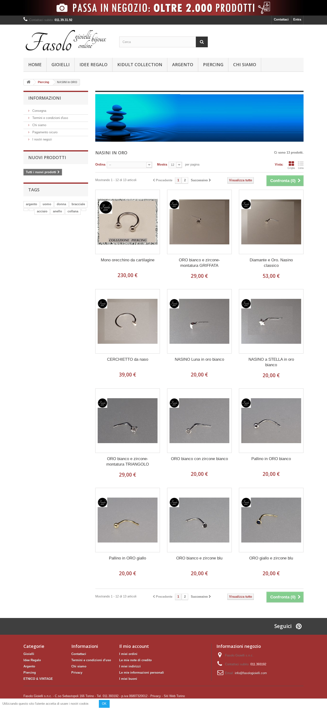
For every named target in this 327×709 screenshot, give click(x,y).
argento (31, 204)
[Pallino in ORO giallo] (128, 520)
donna (61, 204)
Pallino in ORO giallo (127, 558)
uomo (47, 204)
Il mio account (134, 646)
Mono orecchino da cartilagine (127, 260)
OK (104, 703)
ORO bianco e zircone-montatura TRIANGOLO (127, 462)
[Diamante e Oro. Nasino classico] (271, 222)
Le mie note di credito (135, 660)
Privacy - (156, 696)
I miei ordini (128, 654)
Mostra (162, 164)
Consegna (38, 111)
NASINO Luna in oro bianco (199, 359)
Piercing (213, 64)
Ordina (100, 164)
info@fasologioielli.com (251, 673)
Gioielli (60, 64)
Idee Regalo (93, 64)
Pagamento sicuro (44, 132)
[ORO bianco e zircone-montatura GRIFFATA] (199, 222)
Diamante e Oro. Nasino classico (271, 263)
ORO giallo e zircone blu (271, 558)
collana (73, 211)
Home (35, 64)
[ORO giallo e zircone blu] (271, 520)
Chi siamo (244, 64)
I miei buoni (128, 679)
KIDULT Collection (139, 64)
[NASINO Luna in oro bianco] (199, 321)
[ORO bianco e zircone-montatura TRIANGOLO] (128, 421)
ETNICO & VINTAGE (38, 679)
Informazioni (44, 98)
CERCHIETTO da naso (127, 359)
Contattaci (281, 19)
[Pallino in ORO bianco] (271, 421)
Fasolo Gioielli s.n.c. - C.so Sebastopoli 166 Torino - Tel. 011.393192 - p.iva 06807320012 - (86, 696)
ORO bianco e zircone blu (199, 558)
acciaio (42, 211)
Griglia (291, 168)
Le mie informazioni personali (141, 672)
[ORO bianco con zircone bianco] (199, 421)
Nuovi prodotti (47, 157)
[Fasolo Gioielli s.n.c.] (67, 40)
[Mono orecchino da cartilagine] (128, 222)
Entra (297, 19)
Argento (182, 64)
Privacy (76, 672)
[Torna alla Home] (28, 82)
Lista (301, 168)
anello (57, 211)
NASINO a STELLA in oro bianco (271, 362)
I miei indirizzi (130, 666)
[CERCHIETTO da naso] (128, 321)
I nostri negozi (41, 139)
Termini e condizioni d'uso (49, 118)
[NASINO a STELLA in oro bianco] (271, 321)
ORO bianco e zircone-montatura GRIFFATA (199, 263)
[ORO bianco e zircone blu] (199, 520)
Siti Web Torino (174, 696)
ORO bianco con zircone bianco (199, 459)
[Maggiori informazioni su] (25, 209)
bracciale (78, 204)
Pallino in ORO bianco (271, 459)
